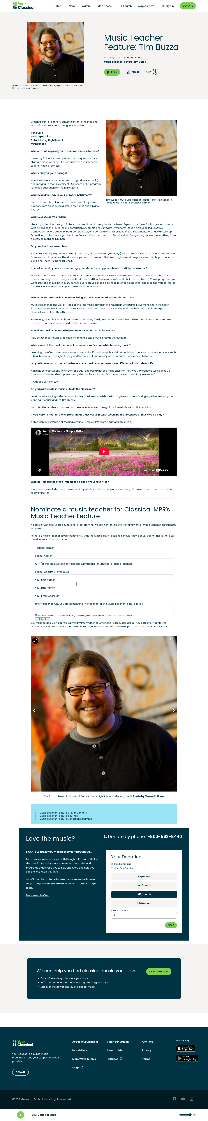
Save (149, 72)
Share (135, 72)
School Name (43, 556)
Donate (188, 6)
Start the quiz (158, 971)
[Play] (20, 1115)
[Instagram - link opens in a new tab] (191, 1099)
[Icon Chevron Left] (35, 710)
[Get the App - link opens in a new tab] (186, 1049)
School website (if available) (52, 572)
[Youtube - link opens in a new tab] (183, 1099)
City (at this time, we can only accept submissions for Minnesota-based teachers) (84, 564)
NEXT (171, 925)
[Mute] (194, 1115)
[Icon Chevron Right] (173, 710)
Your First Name (45, 580)
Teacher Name (45, 548)
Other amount (119, 910)
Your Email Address (47, 596)
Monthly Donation (122, 863)
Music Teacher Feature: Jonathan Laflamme (65, 819)
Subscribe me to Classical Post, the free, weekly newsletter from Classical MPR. (85, 615)
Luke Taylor (111, 57)
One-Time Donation (124, 868)
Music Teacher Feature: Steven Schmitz (63, 813)
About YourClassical (85, 1042)
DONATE (20, 1072)
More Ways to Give (37, 895)
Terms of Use (137, 626)
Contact (147, 1042)
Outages (112, 1059)
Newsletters (79, 1050)
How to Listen (115, 1050)
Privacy (147, 1050)
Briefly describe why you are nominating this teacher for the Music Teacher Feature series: (89, 604)
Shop (75, 1067)
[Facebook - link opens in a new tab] (174, 1099)
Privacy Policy (159, 626)
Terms (146, 1059)
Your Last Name (45, 588)
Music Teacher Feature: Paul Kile (58, 816)
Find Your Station (118, 1042)
